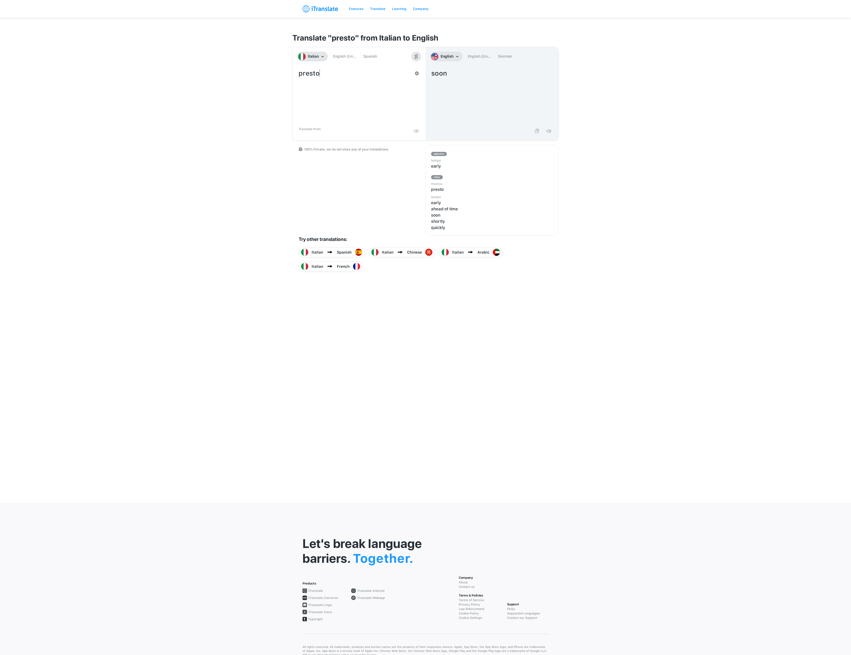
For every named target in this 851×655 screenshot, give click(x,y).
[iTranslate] (320, 8)
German (505, 56)
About (463, 582)
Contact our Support (522, 618)
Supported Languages (523, 613)
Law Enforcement (471, 609)
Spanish (370, 56)
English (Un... (344, 56)
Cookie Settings (470, 618)
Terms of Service (471, 600)
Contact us (467, 587)
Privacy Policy (469, 604)
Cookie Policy (469, 613)
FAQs (511, 609)
